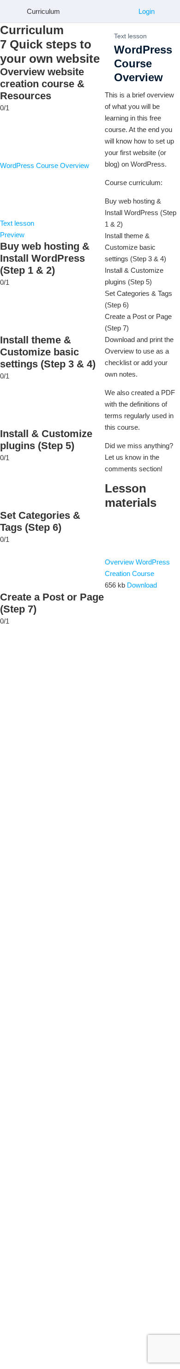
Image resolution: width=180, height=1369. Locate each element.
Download (142, 585)
